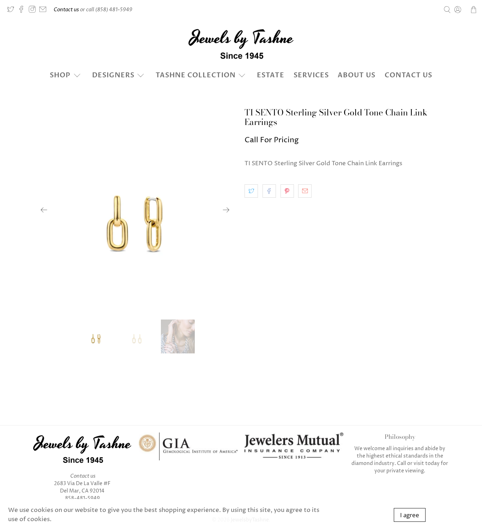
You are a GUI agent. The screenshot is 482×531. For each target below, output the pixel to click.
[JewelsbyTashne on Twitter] (12, 11)
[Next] (226, 210)
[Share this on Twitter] (251, 191)
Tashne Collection (196, 75)
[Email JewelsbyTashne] (44, 11)
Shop (60, 75)
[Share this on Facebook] (269, 191)
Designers (113, 75)
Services (311, 75)
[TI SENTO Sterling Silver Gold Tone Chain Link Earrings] (135, 210)
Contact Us (408, 75)
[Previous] (44, 210)
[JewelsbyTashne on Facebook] (23, 11)
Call (401, 463)
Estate (270, 75)
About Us (356, 75)
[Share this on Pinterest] (287, 191)
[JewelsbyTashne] (241, 43)
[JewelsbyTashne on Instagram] (34, 11)
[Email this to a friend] (305, 191)
